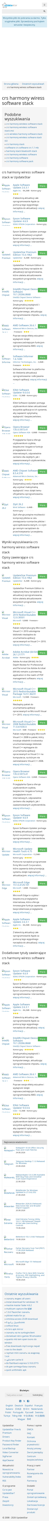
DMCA (30, 1429)
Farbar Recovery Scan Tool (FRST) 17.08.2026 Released (30, 1249)
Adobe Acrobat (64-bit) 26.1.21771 (25, 653)
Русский (29, 1412)
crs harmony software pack (19, 161)
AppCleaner (8, 1460)
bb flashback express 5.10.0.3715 (22, 1363)
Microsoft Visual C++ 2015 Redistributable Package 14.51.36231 (24, 691)
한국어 (26, 1408)
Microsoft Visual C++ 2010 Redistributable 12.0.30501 (24, 615)
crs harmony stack (15, 144)
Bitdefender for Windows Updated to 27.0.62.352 (27, 1191)
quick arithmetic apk (16, 1370)
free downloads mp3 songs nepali (23, 1346)
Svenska (39, 1412)
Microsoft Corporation (22, 854)
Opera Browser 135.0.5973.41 (21, 428)
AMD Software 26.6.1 (24, 325)
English (9, 1405)
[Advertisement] (24, 54)
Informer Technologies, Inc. (24, 362)
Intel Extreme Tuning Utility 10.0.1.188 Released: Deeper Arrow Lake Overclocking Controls (28, 1222)
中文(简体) (28, 1415)
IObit (15, 395)
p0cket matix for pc (15, 1315)
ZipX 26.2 (18, 504)
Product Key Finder (11, 1440)
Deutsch (19, 1405)
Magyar (21, 1419)
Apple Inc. (17, 190)
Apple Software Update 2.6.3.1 (21, 186)
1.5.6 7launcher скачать (18, 1312)
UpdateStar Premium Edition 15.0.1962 (24, 253)
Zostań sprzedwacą (36, 1497)
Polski (8, 1412)
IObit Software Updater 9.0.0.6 (21, 391)
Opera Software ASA (21, 432)
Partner (31, 1469)
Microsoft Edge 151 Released (28, 1261)
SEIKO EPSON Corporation (24, 224)
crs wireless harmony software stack (24, 134)
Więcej (42, 186)
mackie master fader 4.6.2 (19, 1305)
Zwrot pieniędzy (35, 1452)
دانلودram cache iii (14, 1359)
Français (38, 1405)
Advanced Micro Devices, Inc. (25, 328)
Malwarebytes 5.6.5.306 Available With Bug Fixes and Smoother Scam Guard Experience (30, 1177)
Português (18, 1412)
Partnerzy (32, 1480)
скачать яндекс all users (18, 1298)
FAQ (29, 1433)
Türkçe (7, 1415)
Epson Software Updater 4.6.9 (21, 220)
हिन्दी (29, 1419)
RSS (4, 1480)
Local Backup (8, 1448)
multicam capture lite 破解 (19, 1308)
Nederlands (37, 1408)
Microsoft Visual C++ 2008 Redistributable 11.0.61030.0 (24, 724)
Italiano (9, 1408)
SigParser (7, 1456)
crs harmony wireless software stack (24, 123)
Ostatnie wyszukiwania (21, 1294)
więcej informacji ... (22, 245)
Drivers (6, 1436)
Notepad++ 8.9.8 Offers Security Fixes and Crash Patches (30, 1148)
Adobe (15, 657)
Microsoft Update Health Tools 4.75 (22, 850)
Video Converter (10, 1452)
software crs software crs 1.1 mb (22, 147)
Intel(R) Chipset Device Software (26, 297)
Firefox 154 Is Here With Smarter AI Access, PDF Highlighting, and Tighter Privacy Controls (30, 1275)
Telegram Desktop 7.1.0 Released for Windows (30, 1162)
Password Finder (10, 1444)
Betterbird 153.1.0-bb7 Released (30, 1236)
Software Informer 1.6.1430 (23, 357)
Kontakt (31, 1437)
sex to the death (14, 1349)
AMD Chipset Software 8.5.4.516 (25, 472)
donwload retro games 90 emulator (23, 1336)
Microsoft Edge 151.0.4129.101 (21, 884)
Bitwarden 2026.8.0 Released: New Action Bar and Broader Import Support (29, 1205)
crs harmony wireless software (21, 154)
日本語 (18, 1408)
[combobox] (22, 11)
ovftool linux (12, 1325)
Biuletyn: (24, 1390)
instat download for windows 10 (22, 1302)
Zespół (5, 1501)
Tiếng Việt (17, 1415)
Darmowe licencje (36, 1505)
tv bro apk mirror (14, 1329)
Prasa (5, 1497)
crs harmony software (17, 157)
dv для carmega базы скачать (21, 1366)
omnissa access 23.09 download (22, 1318)
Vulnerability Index (11, 1476)
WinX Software (19, 507)
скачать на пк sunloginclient (20, 1332)
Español (29, 1405)
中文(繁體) (40, 1415)
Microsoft (17, 620)
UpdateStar (17, 258)
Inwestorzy (7, 1505)
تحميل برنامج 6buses (15, 1322)
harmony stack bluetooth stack (21, 151)
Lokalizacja (32, 1501)
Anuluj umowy (34, 1448)
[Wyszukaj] (44, 11)
